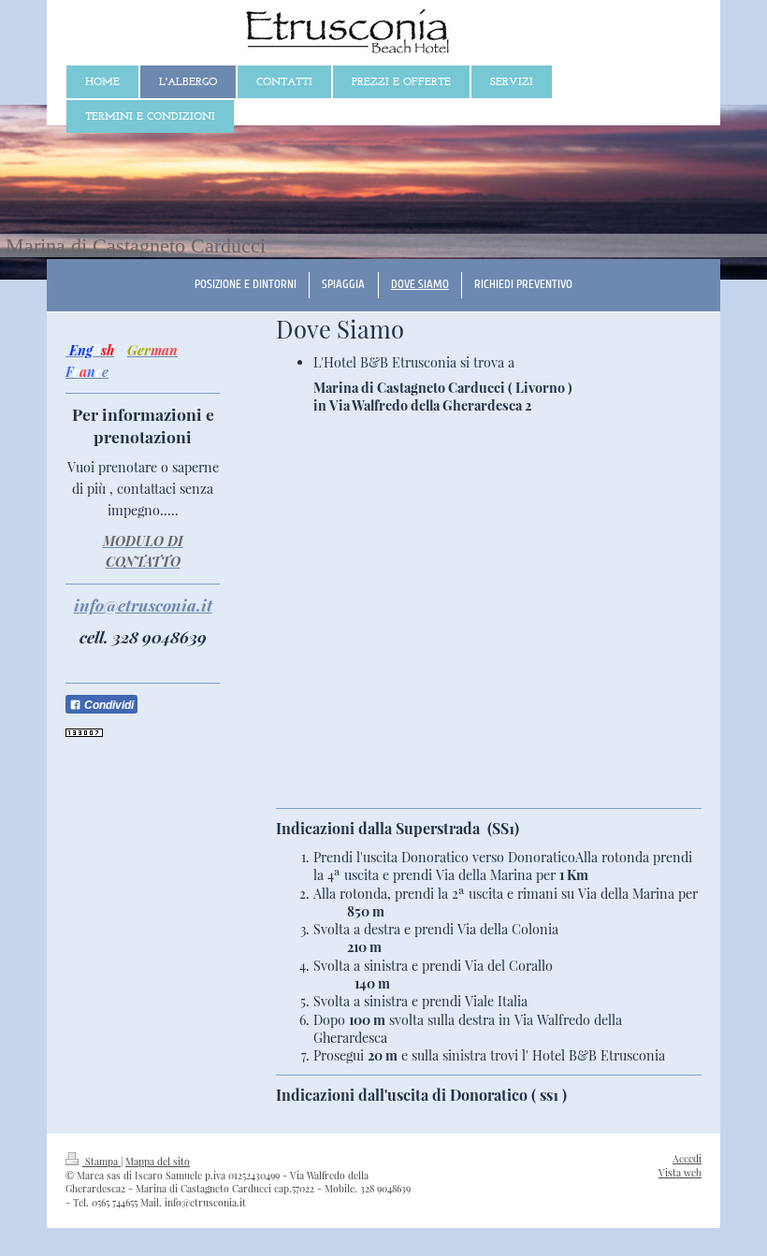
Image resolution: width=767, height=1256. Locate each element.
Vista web (680, 1172)
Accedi (687, 1158)
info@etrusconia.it (143, 604)
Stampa (101, 1161)
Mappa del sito (157, 1161)
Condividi (107, 705)
